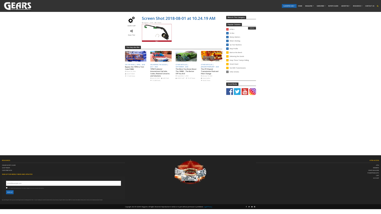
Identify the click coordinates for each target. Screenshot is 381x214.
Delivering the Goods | (159, 64)
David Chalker (131, 74)
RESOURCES (357, 6)
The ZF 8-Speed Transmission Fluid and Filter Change (209, 71)
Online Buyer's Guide (9, 165)
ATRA (377, 165)
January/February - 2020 (210, 67)
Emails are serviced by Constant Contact (94, 199)
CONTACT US (369, 6)
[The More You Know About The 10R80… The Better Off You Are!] (186, 56)
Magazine (308, 6)
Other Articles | (182, 64)
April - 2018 (141, 64)
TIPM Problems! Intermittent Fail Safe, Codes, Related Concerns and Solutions (160, 72)
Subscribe (320, 6)
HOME (300, 6)
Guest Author (206, 78)
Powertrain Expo (373, 173)
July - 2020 (154, 67)
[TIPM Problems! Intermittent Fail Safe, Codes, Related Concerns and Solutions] (161, 56)
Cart (377, 175)
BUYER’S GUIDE (333, 6)
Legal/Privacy (208, 207)
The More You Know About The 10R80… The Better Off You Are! (186, 71)
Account (376, 178)
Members (376, 168)
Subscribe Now (7, 170)
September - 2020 (182, 67)
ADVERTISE (345, 6)
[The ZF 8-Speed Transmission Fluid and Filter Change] (211, 56)
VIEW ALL (252, 28)
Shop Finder (6, 168)
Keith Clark (166, 78)
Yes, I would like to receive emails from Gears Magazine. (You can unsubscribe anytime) (26, 188)
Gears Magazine (373, 170)
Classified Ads (288, 6)
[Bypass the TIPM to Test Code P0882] (135, 56)
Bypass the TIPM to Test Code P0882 (134, 68)
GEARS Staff (131, 26)
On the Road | (130, 64)
